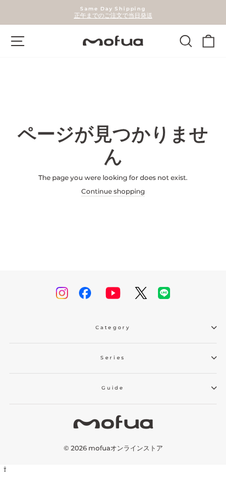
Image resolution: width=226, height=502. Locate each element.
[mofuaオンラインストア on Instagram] (62, 293)
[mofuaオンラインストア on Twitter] (141, 293)
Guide (112, 388)
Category (112, 327)
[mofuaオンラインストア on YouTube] (113, 293)
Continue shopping (113, 191)
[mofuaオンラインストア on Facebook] (85, 293)
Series (113, 357)
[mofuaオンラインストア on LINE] (164, 293)
